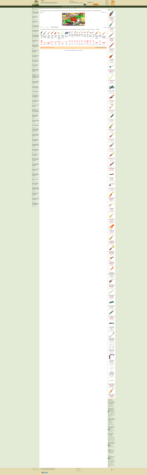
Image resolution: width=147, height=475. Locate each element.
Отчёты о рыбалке (82, 6)
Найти (85, 4)
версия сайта (113, 470)
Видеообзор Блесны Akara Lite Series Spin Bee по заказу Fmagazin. (35, 194)
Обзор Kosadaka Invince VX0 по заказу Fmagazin (35, 22)
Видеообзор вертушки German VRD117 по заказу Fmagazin (35, 199)
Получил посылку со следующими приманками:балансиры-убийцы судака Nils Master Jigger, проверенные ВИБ (36, 76)
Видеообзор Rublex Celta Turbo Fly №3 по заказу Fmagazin (35, 184)
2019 (43, 8)
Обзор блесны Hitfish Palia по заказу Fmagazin (35, 106)
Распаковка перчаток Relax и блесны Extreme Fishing (35, 155)
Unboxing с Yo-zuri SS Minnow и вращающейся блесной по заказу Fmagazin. (111, 443)
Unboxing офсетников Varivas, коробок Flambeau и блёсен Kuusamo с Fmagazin (111, 409)
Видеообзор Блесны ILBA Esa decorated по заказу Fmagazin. (35, 140)
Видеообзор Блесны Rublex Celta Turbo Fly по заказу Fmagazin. (35, 87)
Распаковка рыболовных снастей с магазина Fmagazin (111, 456)
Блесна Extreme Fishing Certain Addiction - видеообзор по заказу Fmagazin (35, 82)
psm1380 (42, 12)
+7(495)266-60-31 (90, 2)
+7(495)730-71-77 (74, 2)
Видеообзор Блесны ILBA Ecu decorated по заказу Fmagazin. (35, 61)
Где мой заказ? (96, 4)
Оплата (108, 1)
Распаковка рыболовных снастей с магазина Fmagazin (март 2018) (111, 450)
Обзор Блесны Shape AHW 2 (35, 179)
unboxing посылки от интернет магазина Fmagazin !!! (35, 41)
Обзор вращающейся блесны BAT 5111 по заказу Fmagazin (35, 56)
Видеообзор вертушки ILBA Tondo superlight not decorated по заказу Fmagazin (35, 188)
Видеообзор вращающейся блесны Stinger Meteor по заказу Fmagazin (35, 174)
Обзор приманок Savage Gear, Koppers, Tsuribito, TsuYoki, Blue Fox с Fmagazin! (35, 203)
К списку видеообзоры (68, 50)
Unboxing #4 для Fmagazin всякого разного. (34, 17)
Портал (37, 4)
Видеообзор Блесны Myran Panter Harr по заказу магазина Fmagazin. (35, 116)
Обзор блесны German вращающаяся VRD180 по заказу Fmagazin (111, 402)
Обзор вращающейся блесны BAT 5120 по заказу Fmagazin (35, 31)
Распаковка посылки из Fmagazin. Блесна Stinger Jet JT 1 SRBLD (35, 12)
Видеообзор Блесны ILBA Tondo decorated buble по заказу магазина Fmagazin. (35, 45)
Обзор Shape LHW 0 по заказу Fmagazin (35, 91)
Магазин (34, 4)
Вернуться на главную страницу (78, 50)
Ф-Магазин (36, 468)
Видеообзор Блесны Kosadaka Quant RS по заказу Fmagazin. (111, 427)
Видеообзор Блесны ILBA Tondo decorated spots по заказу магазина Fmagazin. (35, 129)
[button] (42, 472)
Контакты (108, 2)
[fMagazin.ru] (36, 1)
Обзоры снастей (64, 6)
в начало (105, 27)
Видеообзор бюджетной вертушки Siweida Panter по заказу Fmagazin (35, 159)
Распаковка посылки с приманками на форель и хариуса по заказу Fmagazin (111, 419)
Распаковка (40, 8)
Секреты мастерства (71, 6)
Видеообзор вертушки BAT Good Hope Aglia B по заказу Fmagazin (35, 26)
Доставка (108, 0)
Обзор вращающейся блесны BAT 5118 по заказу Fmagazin (35, 150)
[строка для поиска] (62, 4)
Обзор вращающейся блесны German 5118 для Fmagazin (35, 101)
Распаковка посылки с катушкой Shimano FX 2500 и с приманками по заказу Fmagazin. (35, 35)
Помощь (108, 3)
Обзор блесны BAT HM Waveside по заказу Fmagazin (35, 170)
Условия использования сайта (35, 469)
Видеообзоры (76, 6)
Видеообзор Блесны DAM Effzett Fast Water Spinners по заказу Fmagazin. (35, 70)
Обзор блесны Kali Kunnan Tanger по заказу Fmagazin (35, 65)
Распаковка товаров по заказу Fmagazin (35, 125)
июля (45, 8)
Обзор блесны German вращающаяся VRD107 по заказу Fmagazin (35, 51)
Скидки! (108, 4)
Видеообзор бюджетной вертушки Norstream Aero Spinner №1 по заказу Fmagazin (35, 110)
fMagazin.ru (33, 8)
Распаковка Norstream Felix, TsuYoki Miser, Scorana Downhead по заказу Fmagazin (35, 96)
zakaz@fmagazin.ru (79, 468)
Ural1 (110, 411)
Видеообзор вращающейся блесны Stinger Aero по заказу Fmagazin (35, 164)
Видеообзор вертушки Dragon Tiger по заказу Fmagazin (35, 121)
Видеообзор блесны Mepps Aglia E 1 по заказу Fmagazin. (111, 434)
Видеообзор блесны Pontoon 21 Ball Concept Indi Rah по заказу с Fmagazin (35, 135)
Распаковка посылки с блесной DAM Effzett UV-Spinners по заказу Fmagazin (35, 145)
